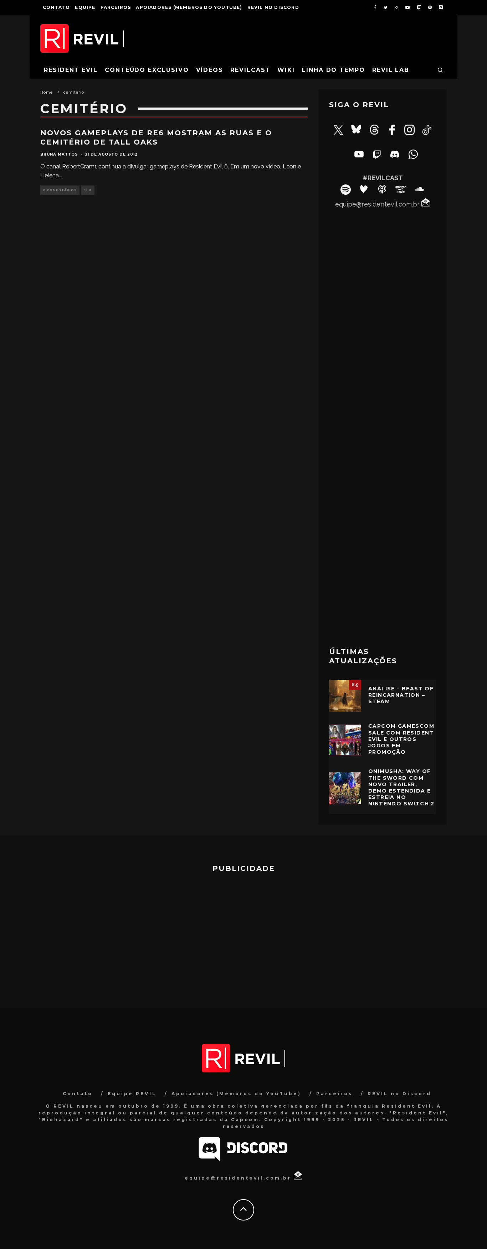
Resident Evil (71, 70)
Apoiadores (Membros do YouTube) (189, 7)
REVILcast (250, 70)
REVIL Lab (390, 70)
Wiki (286, 70)
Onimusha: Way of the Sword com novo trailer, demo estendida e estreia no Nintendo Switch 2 (401, 787)
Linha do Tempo (333, 70)
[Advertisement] (382, 526)
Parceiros (116, 7)
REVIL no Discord (273, 7)
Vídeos (210, 70)
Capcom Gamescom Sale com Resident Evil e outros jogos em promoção (401, 739)
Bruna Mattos (59, 154)
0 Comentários (60, 190)
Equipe (85, 7)
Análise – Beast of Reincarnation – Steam (401, 695)
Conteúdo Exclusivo (147, 70)
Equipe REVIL (132, 1093)
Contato (56, 7)
